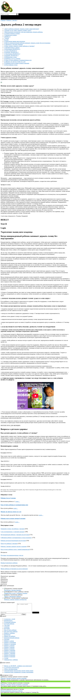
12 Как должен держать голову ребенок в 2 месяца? (19, 46)
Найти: (3, 614)
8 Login (6, 40)
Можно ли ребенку (9, 636)
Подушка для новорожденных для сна (12, 555)
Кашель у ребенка (9, 633)
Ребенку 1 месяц (9, 641)
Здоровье (7, 627)
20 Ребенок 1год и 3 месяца (12, 58)
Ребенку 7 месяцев (9, 653)
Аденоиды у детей (9, 619)
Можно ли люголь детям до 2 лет (11, 511)
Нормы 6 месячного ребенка (9, 563)
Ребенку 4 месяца (9, 648)
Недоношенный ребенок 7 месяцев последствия (15, 534)
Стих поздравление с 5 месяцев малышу (13, 531)
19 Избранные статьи (10, 57)
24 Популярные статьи (10, 65)
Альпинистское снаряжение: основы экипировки (18, 672)
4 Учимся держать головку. (12, 33)
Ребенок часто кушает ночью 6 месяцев (13, 518)
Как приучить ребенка (10, 631)
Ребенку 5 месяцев (9, 650)
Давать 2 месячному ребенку (12, 596)
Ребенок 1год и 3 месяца (8, 498)
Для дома (7, 625)
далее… (17, 501)
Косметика (7, 634)
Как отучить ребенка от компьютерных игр (14, 505)
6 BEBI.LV (7, 36)
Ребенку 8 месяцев (9, 655)
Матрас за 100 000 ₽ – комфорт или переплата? (18, 666)
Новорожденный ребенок (11, 637)
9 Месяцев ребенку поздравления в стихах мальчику (16, 537)
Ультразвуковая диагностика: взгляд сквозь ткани (18, 670)
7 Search (6, 38)
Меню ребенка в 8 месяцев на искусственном (14, 568)
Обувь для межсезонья (10, 669)
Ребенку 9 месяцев (9, 656)
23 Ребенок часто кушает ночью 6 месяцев (16, 63)
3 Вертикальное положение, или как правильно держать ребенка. (23, 32)
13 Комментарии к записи (11, 47)
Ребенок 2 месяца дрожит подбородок (15, 599)
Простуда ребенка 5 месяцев (9, 543)
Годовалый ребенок (10, 622)
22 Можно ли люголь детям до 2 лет (14, 61)
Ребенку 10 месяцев (10, 642)
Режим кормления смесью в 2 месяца (12, 691)
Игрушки (7, 628)
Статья (6, 658)
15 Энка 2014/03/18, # (10, 50)
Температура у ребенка (11, 659)
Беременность (8, 620)
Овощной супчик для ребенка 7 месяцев (13, 528)
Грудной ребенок (9, 623)
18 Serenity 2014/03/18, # (11, 55)
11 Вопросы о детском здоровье (13, 44)
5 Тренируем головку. (10, 35)
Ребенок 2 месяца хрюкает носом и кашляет (14, 546)
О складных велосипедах (11, 667)
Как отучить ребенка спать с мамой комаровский (15, 549)
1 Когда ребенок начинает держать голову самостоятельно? (21, 29)
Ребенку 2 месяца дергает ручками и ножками (14, 684)
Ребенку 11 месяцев (10, 644)
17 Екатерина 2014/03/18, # (12, 54)
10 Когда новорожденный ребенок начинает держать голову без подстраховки (27, 43)
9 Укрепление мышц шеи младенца (14, 41)
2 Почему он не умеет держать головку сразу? (17, 30)
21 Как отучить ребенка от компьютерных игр (18, 60)
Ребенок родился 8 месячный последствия (13, 540)
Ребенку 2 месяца (9, 645)
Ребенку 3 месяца (9, 647)
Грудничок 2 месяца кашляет (12, 590)
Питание (6, 639)
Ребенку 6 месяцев (9, 652)
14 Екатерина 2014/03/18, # (12, 49)
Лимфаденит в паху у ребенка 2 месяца (15, 593)
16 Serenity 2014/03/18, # (11, 52)
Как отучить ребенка (10, 630)
